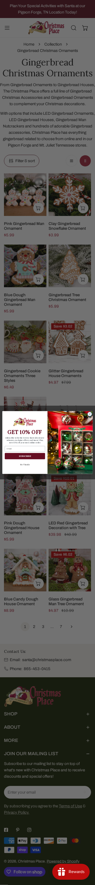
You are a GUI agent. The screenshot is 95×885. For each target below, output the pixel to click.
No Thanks (25, 464)
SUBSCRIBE (25, 456)
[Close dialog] (90, 414)
